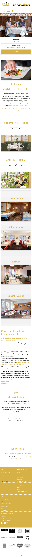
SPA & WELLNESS (22, 469)
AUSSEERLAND (21, 481)
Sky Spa (18, 472)
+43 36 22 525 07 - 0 (5, 518)
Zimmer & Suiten (4, 498)
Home (3, 469)
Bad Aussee (19, 484)
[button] (24, 34)
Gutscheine (3, 476)
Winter (18, 489)
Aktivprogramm (20, 477)
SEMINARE (3, 505)
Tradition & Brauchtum (22, 491)
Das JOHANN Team (5, 472)
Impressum (24, 555)
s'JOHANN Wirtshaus (6, 503)
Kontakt (2, 508)
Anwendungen (20, 476)
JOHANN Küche (4, 484)
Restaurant (5, 481)
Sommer (19, 487)
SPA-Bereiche (20, 474)
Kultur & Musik (20, 493)
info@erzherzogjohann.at (7, 520)
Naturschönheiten (21, 485)
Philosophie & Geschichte (6, 474)
